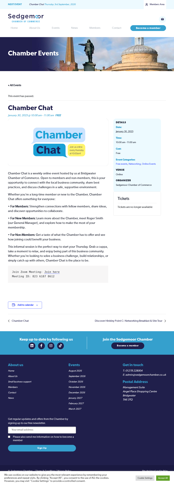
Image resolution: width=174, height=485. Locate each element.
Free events (121, 164)
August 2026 (75, 371)
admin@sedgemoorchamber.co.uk (145, 375)
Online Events (149, 164)
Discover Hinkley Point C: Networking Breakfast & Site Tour (129, 321)
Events (56, 28)
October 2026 (75, 382)
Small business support (19, 382)
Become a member (148, 28)
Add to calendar (26, 305)
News (74, 28)
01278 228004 (133, 370)
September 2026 (76, 376)
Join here (52, 272)
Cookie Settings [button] (145, 478)
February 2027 (76, 403)
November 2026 (76, 387)
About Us (34, 28)
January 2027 (75, 398)
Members (94, 28)
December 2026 (76, 392)
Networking (135, 164)
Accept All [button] (163, 478)
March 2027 (74, 409)
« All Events (14, 85)
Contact (116, 28)
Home (14, 28)
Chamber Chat (20, 321)
